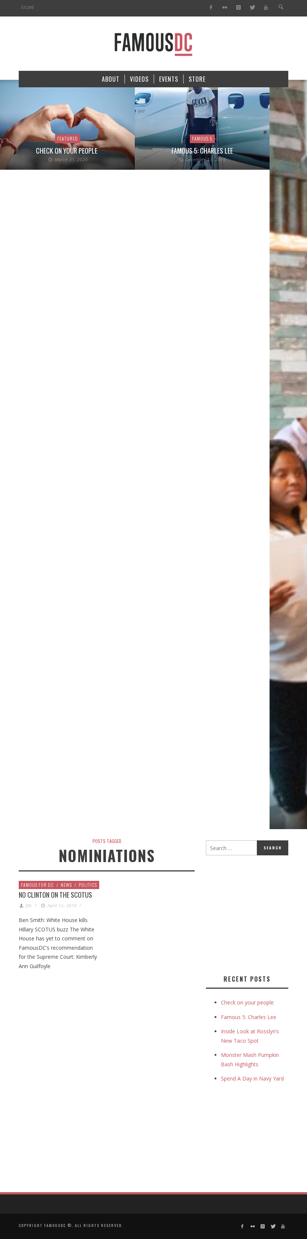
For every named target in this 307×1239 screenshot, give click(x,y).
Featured (67, 138)
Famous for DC (37, 885)
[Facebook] (211, 7)
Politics (88, 885)
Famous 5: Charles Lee (202, 150)
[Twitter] (252, 7)
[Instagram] (238, 7)
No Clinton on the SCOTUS (55, 895)
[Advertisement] (256, 913)
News (66, 885)
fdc (29, 905)
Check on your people (67, 150)
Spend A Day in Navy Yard (252, 1078)
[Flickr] (225, 7)
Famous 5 (202, 138)
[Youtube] (266, 7)
